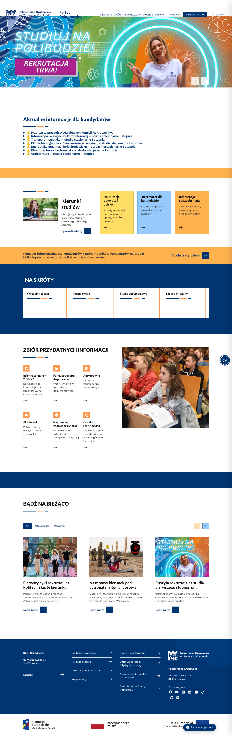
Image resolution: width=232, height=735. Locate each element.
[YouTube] (177, 692)
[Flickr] (196, 692)
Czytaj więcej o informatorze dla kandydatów (147, 199)
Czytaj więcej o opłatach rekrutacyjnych (92, 417)
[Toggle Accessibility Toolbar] (225, 360)
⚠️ (28, 132)
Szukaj (221, 14)
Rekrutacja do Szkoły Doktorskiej (133, 688)
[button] (116, 50)
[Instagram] (183, 692)
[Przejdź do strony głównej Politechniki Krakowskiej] (28, 14)
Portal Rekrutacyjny (70, 14)
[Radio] (171, 698)
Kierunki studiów (110, 14)
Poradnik (59, 525)
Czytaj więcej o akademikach (32, 415)
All (27, 525)
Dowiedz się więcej (185, 255)
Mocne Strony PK (177, 293)
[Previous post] (197, 526)
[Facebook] (170, 692)
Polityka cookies (81, 661)
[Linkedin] (190, 692)
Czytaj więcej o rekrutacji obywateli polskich (115, 197)
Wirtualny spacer (38, 293)
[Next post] (205, 526)
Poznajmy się (81, 293)
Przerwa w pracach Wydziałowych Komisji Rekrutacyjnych (70, 132)
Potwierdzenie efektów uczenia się (134, 676)
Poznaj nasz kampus (132, 652)
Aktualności (42, 525)
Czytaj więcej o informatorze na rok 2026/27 (35, 370)
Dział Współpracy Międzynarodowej (130, 663)
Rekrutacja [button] (131, 14)
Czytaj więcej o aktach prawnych (93, 368)
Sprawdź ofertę (71, 231)
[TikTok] (203, 692)
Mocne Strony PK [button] (153, 14)
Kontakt (175, 14)
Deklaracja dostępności (86, 670)
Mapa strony (79, 679)
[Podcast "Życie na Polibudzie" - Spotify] (178, 698)
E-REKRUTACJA (195, 14)
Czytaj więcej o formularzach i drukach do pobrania (66, 370)
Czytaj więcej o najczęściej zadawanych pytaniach (62, 419)
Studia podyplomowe (133, 293)
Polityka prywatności (84, 652)
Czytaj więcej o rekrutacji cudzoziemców (190, 197)
